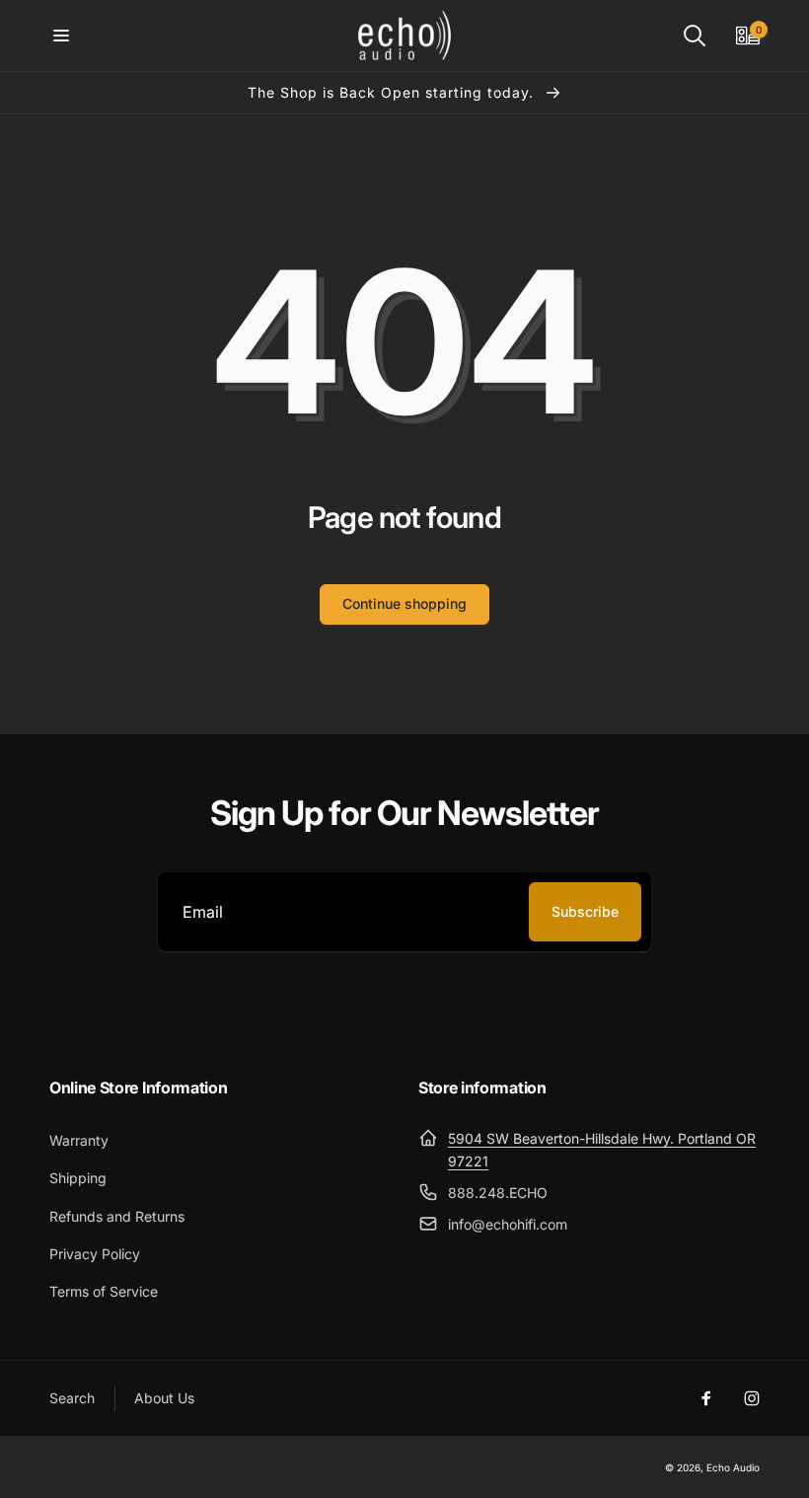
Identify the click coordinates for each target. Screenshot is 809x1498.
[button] (61, 35)
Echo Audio (733, 1467)
